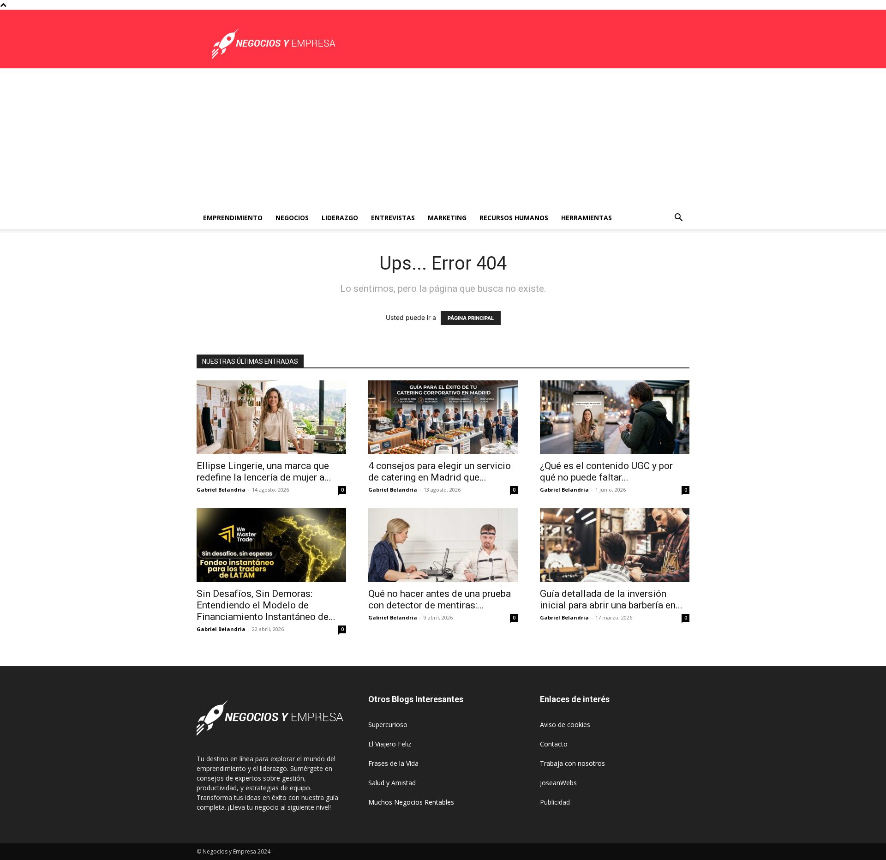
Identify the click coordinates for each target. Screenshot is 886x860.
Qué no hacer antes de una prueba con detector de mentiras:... (439, 599)
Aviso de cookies (565, 724)
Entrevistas (393, 217)
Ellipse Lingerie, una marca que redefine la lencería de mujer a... (264, 471)
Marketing (447, 217)
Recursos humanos (513, 217)
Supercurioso (387, 724)
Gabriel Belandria (221, 489)
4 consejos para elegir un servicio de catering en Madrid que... (439, 471)
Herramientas (586, 217)
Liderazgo (340, 217)
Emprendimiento (233, 217)
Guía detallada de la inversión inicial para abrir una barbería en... (611, 599)
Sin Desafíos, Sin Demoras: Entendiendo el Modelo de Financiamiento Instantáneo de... (266, 605)
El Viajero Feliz (389, 744)
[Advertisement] (443, 137)
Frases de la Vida (393, 763)
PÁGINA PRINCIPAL (471, 318)
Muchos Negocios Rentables (411, 802)
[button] (678, 218)
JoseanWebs (558, 782)
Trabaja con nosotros (572, 763)
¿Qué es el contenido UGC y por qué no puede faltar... (606, 471)
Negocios (292, 217)
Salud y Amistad (392, 782)
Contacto (554, 744)
